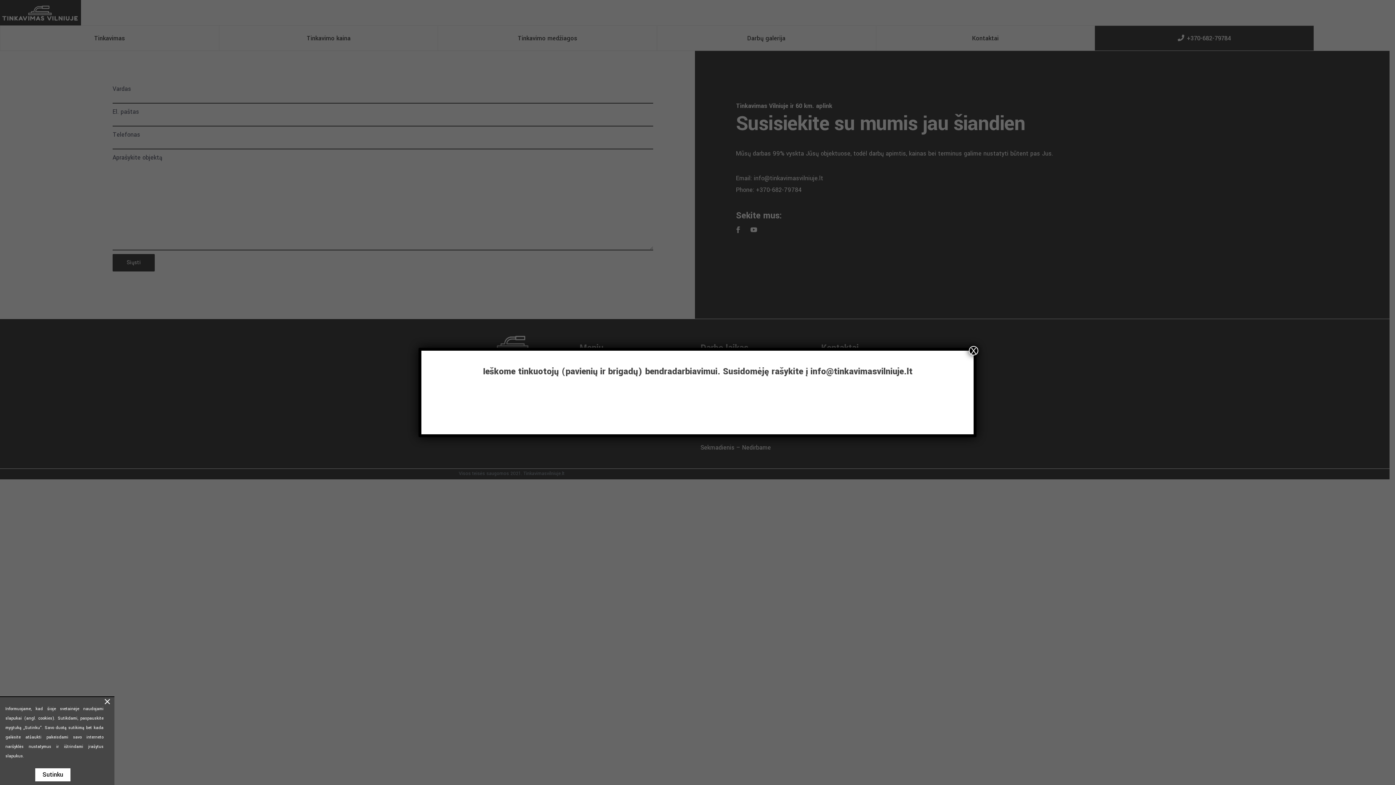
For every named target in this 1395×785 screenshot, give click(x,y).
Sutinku (53, 774)
